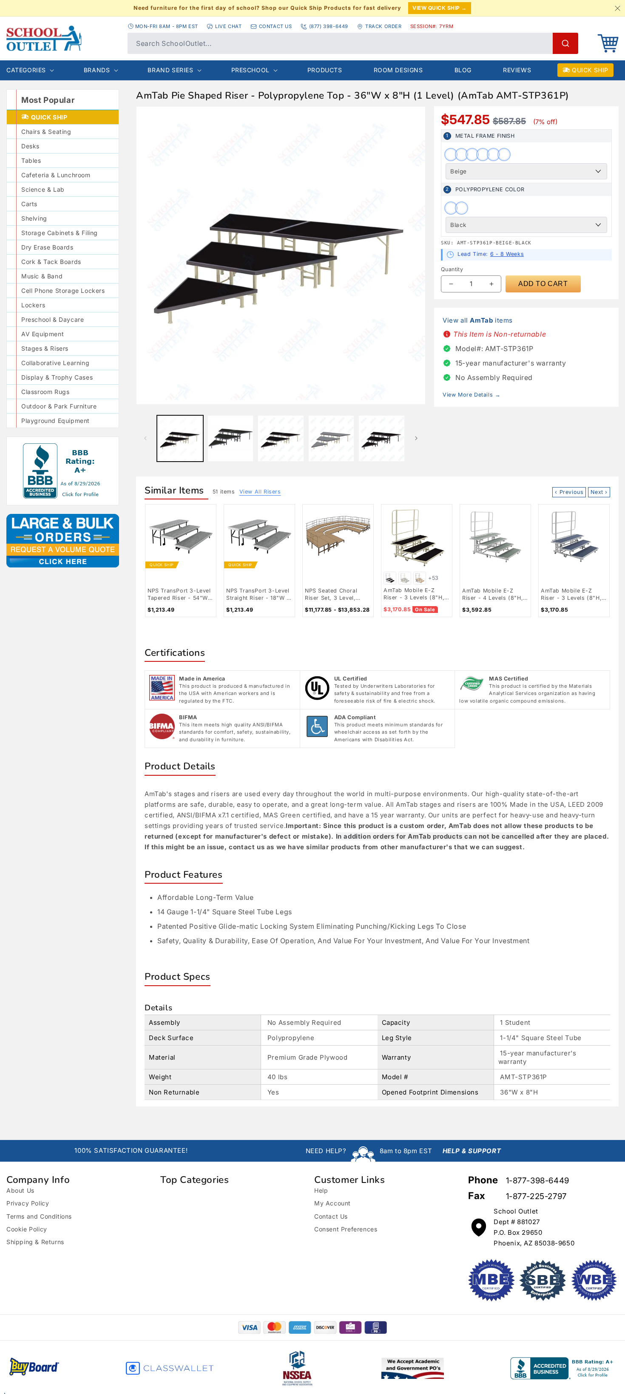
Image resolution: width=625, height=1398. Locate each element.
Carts (29, 203)
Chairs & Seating (46, 131)
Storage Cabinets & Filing (59, 232)
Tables (31, 160)
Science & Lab (43, 189)
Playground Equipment (55, 420)
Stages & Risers (44, 348)
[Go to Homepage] (62, 38)
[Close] (617, 8)
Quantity (452, 269)
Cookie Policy (26, 1229)
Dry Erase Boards (47, 247)
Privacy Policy (27, 1203)
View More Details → (471, 394)
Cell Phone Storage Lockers (63, 290)
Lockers (33, 305)
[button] (608, 43)
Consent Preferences (345, 1229)
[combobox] (353, 43)
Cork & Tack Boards (51, 261)
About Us (20, 1190)
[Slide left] (145, 438)
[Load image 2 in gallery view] (230, 438)
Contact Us (331, 1216)
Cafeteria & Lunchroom (56, 175)
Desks (30, 146)
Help (321, 1190)
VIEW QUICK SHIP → (439, 8)
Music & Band (41, 276)
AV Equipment (42, 333)
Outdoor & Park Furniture (59, 406)
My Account (332, 1203)
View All (260, 491)
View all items (478, 320)
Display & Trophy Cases (57, 377)
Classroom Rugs (45, 391)
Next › (599, 492)
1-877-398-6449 (537, 1180)
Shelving (34, 218)
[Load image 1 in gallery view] (180, 438)
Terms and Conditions (39, 1216)
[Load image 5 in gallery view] (381, 438)
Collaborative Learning (55, 362)
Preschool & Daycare (52, 319)
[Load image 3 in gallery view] (281, 438)
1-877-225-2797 (536, 1196)
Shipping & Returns (35, 1241)
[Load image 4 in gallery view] (331, 438)
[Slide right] (416, 438)
